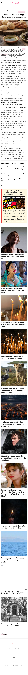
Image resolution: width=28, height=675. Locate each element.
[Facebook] (4, 648)
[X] (7, 648)
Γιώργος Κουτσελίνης (8, 10)
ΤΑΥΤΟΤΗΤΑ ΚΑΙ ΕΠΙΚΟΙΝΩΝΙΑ (10, 653)
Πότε (23, 49)
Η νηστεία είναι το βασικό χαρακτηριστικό (12, 102)
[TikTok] (15, 648)
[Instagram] (9, 648)
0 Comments (21, 12)
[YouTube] (12, 648)
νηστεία (4, 54)
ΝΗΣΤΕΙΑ (4, 634)
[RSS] (21, 648)
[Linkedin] (18, 648)
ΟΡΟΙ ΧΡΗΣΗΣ (22, 653)
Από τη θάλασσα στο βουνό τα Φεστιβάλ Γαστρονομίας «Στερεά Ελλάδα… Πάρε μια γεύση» (13, 169)
